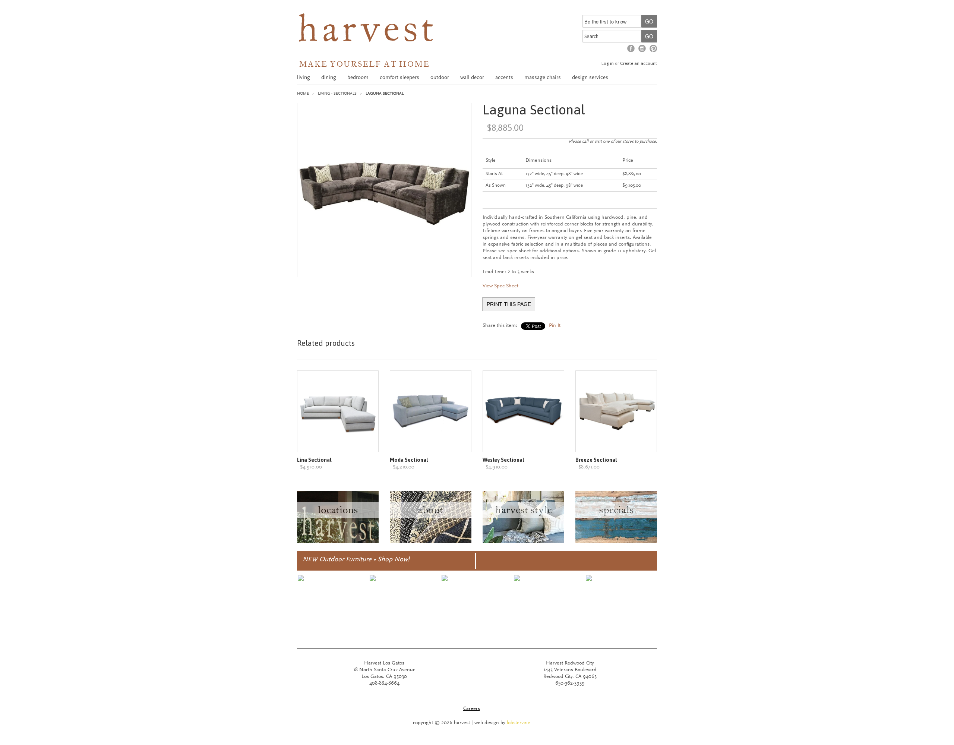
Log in (607, 63)
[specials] (616, 541)
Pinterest (653, 48)
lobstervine (518, 723)
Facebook (631, 48)
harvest (367, 32)
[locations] (338, 541)
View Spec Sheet (500, 286)
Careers (471, 708)
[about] (430, 541)
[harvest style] (523, 541)
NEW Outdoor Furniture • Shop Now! (356, 559)
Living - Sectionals (337, 94)
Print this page (509, 304)
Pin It (554, 325)
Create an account (638, 63)
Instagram (642, 48)
